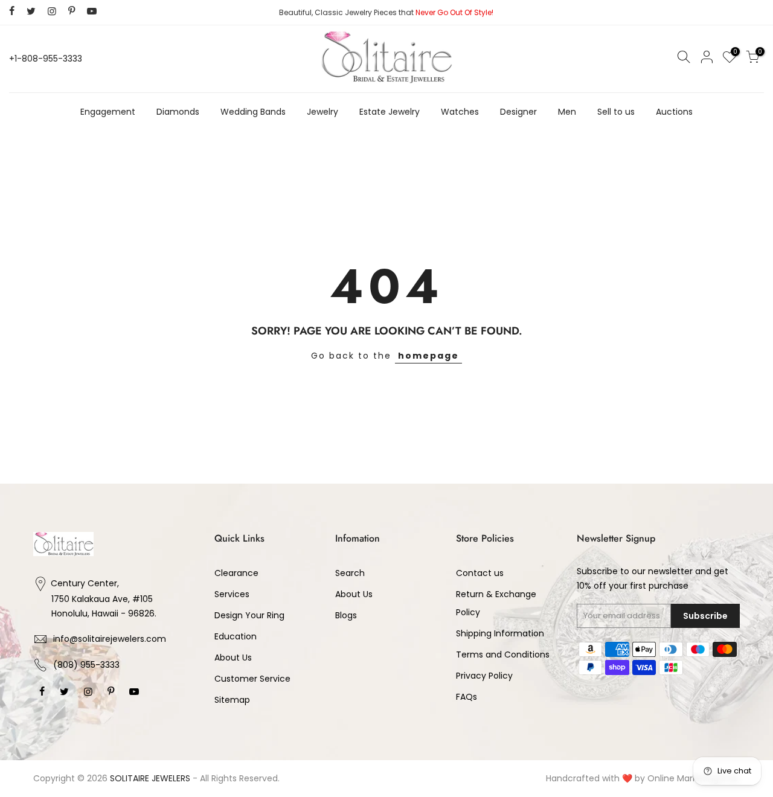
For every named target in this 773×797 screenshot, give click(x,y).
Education (235, 636)
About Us (233, 657)
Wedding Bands (253, 112)
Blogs (346, 615)
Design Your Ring (249, 615)
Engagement (107, 112)
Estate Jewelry (389, 112)
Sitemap (232, 700)
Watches (460, 112)
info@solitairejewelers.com (109, 639)
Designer (518, 112)
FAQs (466, 697)
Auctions (674, 112)
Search (350, 573)
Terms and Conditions (503, 654)
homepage (428, 356)
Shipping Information (500, 633)
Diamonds (177, 112)
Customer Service (252, 679)
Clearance (236, 573)
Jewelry (322, 112)
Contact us (480, 573)
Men (567, 112)
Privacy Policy (484, 676)
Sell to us (616, 112)
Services (231, 594)
